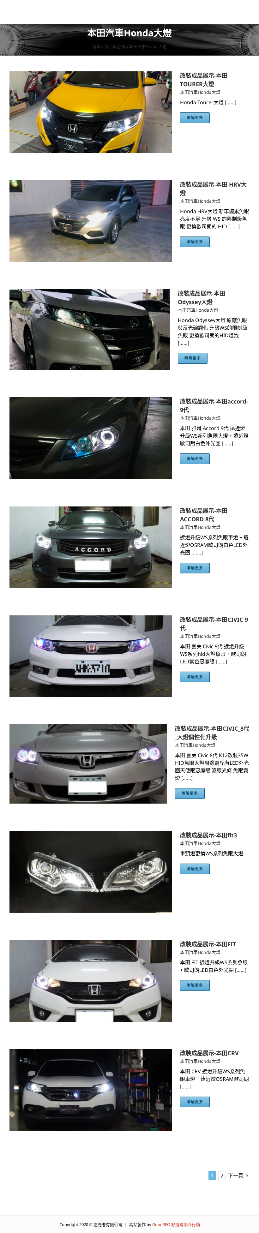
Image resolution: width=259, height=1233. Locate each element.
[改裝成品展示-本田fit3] (90, 834)
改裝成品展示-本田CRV (209, 1053)
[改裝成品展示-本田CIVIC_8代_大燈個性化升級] (88, 728)
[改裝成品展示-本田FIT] (90, 943)
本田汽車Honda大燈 (200, 92)
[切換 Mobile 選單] (246, 11)
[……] (230, 102)
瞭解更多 (195, 117)
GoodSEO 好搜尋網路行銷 (176, 1224)
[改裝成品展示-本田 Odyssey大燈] (89, 293)
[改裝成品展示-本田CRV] (90, 1052)
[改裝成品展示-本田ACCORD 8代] (90, 510)
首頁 (96, 46)
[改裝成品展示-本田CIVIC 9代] (90, 619)
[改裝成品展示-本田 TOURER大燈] (90, 75)
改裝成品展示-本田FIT (208, 944)
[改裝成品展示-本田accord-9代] (90, 401)
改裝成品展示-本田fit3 (208, 835)
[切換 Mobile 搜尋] (233, 11)
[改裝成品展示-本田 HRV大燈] (90, 184)
